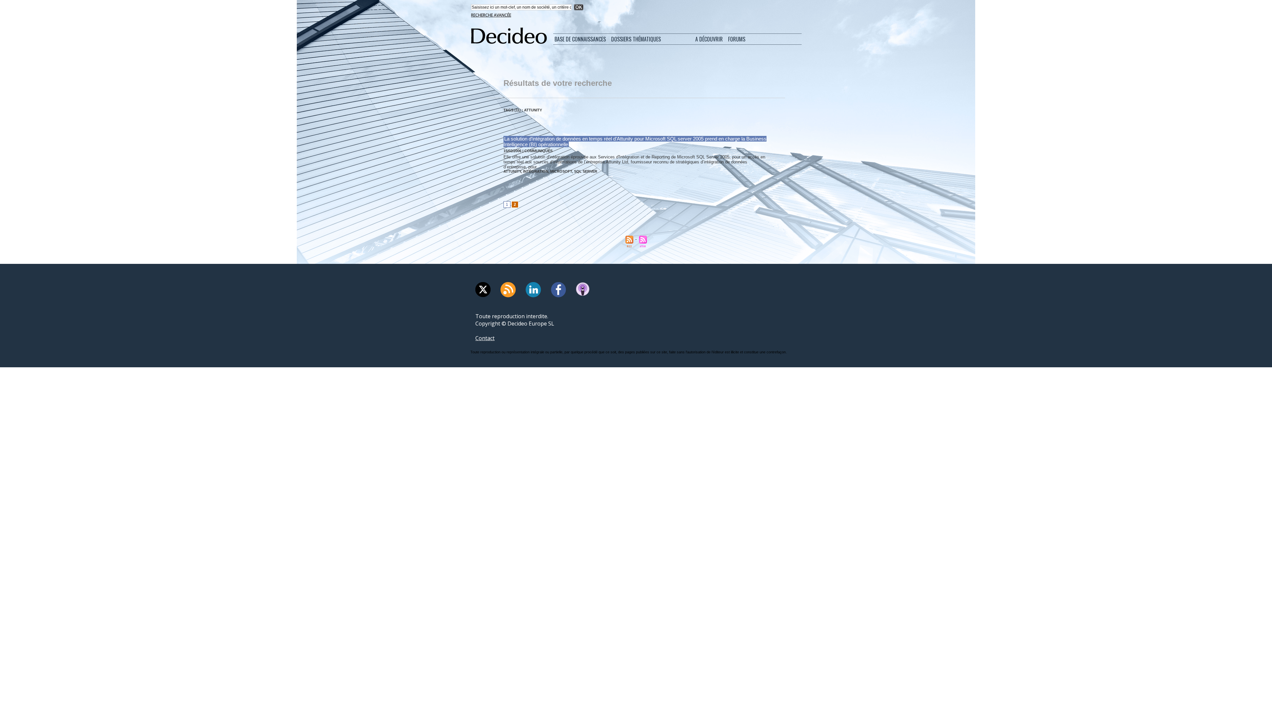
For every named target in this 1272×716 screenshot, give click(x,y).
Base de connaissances (580, 39)
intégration (535, 171)
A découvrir (709, 39)
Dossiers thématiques (636, 39)
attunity (512, 171)
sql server (585, 171)
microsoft (561, 171)
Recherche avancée (491, 15)
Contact (485, 338)
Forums (736, 39)
